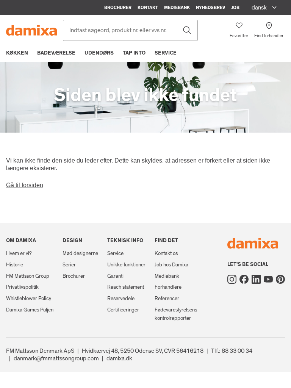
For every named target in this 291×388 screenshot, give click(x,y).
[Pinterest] (280, 279)
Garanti (115, 276)
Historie (14, 265)
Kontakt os (166, 253)
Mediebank (177, 7)
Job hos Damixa (171, 265)
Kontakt (148, 7)
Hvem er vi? (19, 253)
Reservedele (121, 298)
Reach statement (125, 287)
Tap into (134, 53)
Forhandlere (168, 287)
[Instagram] (231, 279)
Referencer (167, 298)
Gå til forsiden (24, 185)
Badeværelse (56, 53)
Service (166, 53)
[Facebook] (244, 279)
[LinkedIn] (256, 279)
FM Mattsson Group (27, 276)
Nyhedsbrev (210, 7)
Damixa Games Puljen (29, 310)
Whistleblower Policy (28, 298)
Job (235, 7)
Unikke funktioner (126, 265)
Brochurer (117, 7)
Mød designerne (80, 253)
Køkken (17, 53)
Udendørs (99, 53)
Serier (69, 265)
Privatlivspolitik (22, 287)
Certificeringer (123, 310)
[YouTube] (268, 279)
